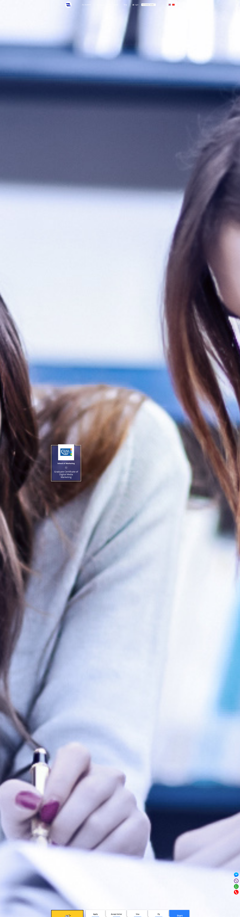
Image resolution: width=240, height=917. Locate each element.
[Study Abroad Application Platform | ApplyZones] (68, 4)
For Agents (114, 5)
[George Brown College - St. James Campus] (66, 452)
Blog (125, 5)
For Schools (101, 5)
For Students (86, 5)
